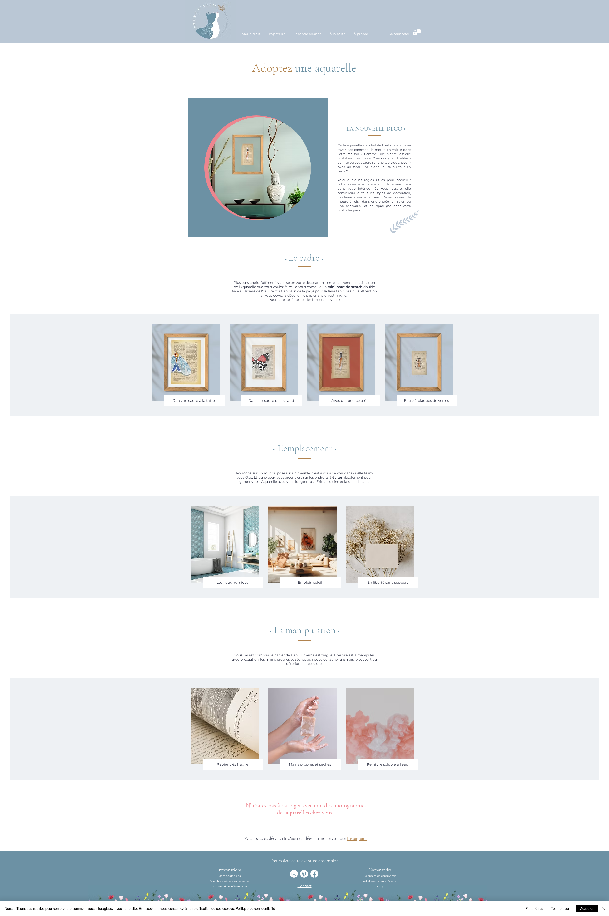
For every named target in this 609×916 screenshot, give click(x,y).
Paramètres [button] (534, 908)
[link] (417, 32)
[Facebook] (314, 874)
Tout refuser (560, 908)
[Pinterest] (304, 874)
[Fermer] (603, 908)
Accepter (587, 908)
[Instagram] (294, 874)
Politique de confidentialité (255, 908)
